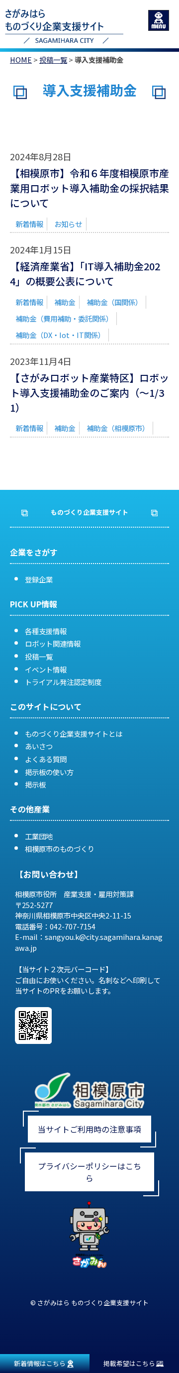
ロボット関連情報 (53, 643)
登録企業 (39, 579)
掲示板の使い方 (49, 772)
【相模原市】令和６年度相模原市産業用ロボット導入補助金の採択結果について (89, 188)
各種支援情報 (46, 631)
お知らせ (68, 224)
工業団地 (39, 836)
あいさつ (39, 746)
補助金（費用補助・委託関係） (64, 318)
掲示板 (35, 784)
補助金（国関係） (114, 302)
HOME (21, 59)
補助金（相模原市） (118, 428)
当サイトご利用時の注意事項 (89, 1129)
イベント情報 (46, 669)
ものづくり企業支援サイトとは (73, 733)
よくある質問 (46, 759)
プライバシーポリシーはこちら (89, 1172)
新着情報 (29, 224)
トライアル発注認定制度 (63, 682)
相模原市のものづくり (59, 848)
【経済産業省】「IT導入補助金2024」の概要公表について (85, 273)
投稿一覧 (53, 59)
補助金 (64, 302)
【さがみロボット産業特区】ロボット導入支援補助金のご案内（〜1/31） (89, 392)
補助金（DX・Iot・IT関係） (60, 335)
